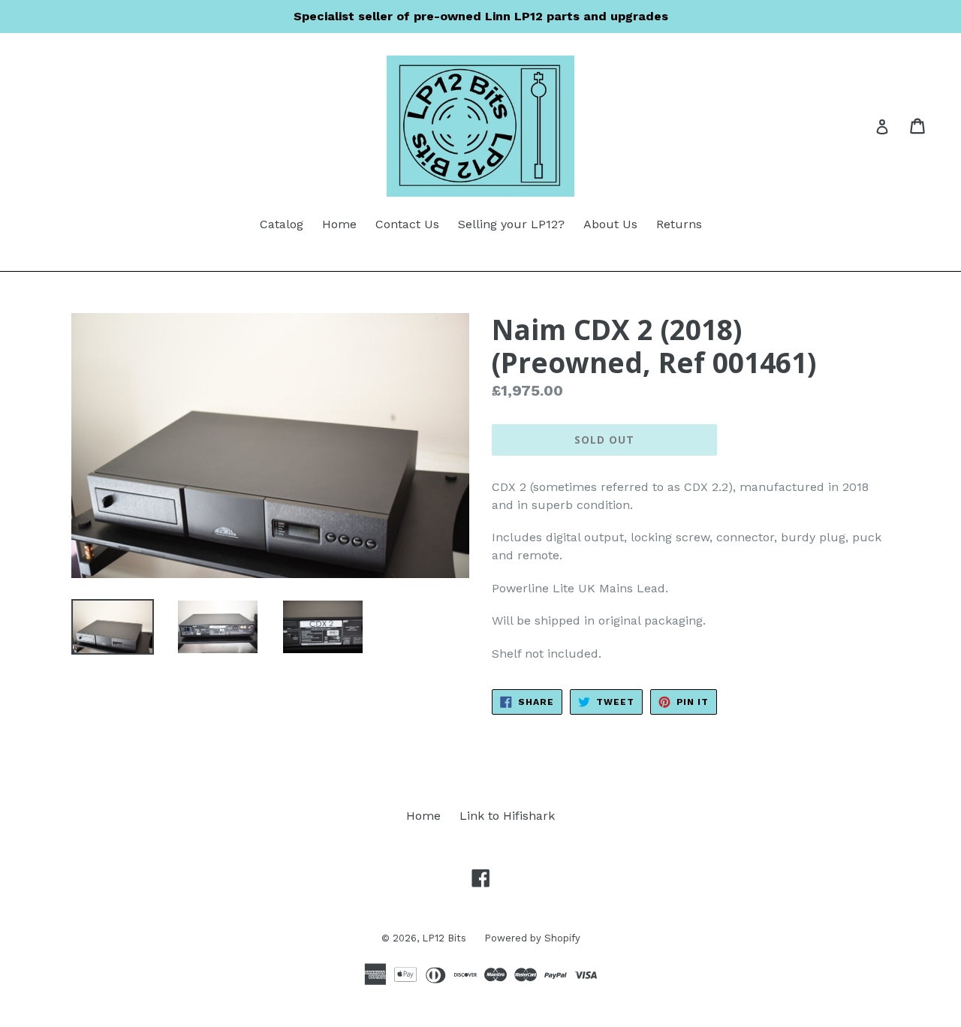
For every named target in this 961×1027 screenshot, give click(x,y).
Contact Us (407, 224)
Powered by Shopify (532, 938)
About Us (610, 224)
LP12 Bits (445, 938)
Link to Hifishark (507, 816)
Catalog (281, 224)
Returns (679, 224)
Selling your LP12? (511, 224)
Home (339, 224)
